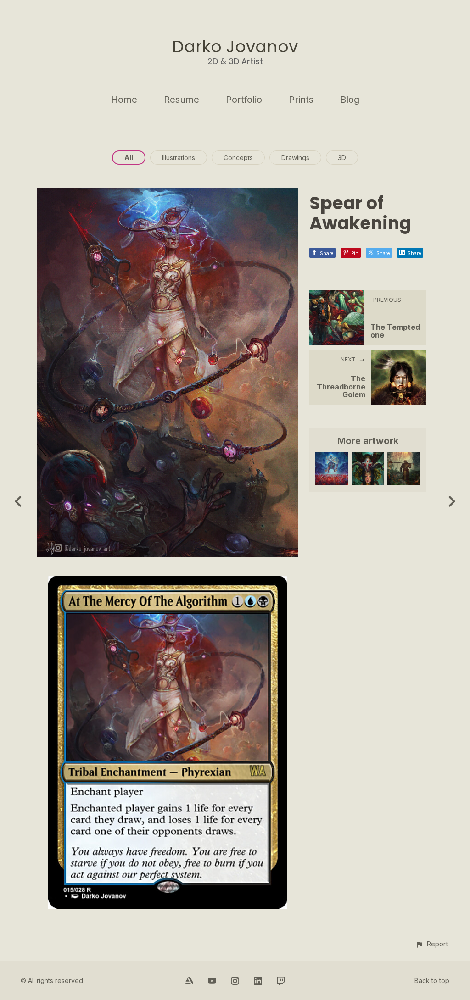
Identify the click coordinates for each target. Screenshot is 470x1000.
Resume (181, 99)
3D (342, 157)
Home (124, 99)
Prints (301, 99)
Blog (349, 99)
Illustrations (178, 157)
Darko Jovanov (235, 46)
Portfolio (244, 99)
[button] (432, 943)
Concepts (238, 157)
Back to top (431, 980)
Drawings (295, 157)
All (128, 157)
